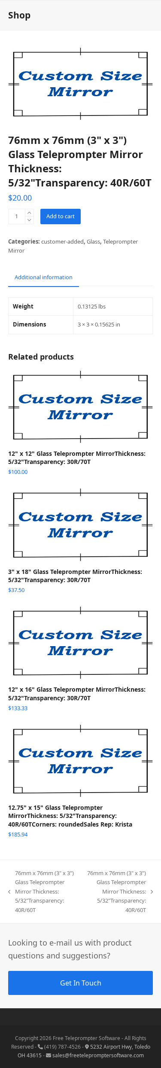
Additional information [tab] (44, 277)
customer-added (62, 241)
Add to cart (60, 216)
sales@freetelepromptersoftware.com (98, 1055)
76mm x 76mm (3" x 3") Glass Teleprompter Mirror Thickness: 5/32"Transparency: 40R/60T (41, 891)
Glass (93, 241)
